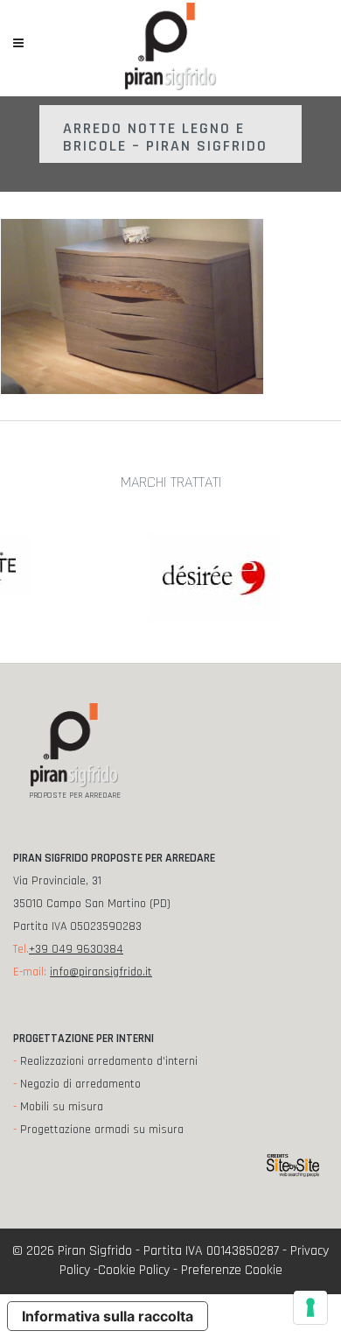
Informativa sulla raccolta (107, 1316)
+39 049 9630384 (76, 949)
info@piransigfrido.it (101, 972)
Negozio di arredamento (80, 1084)
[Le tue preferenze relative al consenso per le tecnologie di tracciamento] (310, 1307)
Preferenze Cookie (231, 1270)
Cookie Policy (134, 1270)
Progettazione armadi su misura (102, 1129)
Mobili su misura (61, 1107)
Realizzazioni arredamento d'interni (109, 1061)
